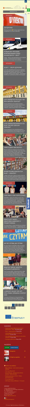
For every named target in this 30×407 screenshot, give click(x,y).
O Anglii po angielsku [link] (15, 357)
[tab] (7, 347)
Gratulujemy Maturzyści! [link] (13, 147)
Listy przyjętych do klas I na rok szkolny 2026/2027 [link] (14, 100)
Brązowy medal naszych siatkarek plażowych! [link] (13, 268)
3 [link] (19, 305)
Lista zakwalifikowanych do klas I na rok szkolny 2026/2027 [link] (14, 125)
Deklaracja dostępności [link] (9, 399)
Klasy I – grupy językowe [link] (13, 67)
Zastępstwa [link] (8, 28)
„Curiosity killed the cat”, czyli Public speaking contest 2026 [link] (15, 293)
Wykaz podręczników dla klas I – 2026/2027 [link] (13, 172)
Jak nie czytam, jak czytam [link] (13, 243)
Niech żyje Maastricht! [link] (10, 371)
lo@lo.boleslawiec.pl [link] (11, 395)
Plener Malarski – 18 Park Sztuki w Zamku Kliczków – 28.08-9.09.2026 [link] (14, 373)
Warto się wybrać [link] (11, 365)
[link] (26, 1)
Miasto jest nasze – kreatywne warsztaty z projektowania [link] (12, 221)
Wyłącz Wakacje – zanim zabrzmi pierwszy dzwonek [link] (14, 368)
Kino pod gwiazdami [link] (9, 379)
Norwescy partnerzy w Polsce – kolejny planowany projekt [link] (13, 376)
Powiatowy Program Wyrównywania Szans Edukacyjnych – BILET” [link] (12, 53)
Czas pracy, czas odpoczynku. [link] (15, 195)
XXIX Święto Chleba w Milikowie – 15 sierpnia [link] (14, 380)
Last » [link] (13, 307)
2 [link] (16, 305)
